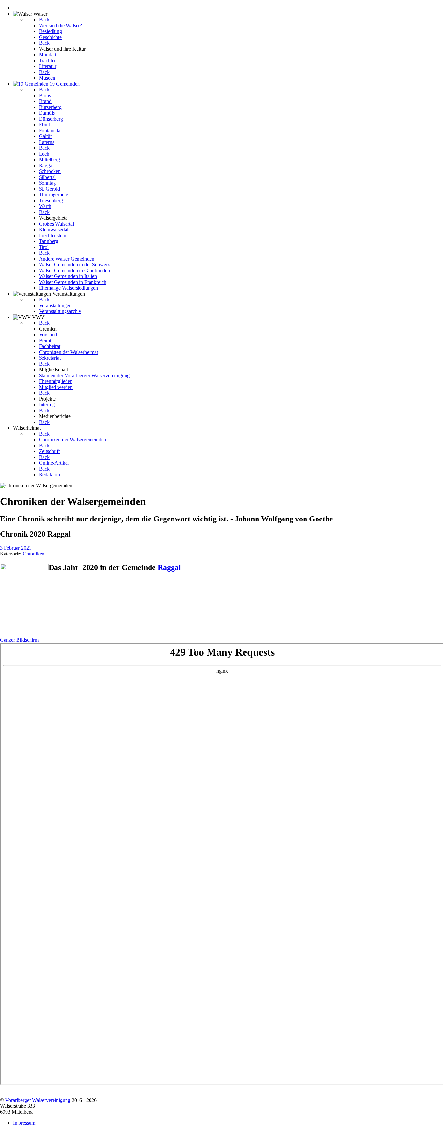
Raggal (169, 567)
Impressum (24, 1122)
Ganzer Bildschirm (19, 640)
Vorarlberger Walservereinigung (38, 1100)
